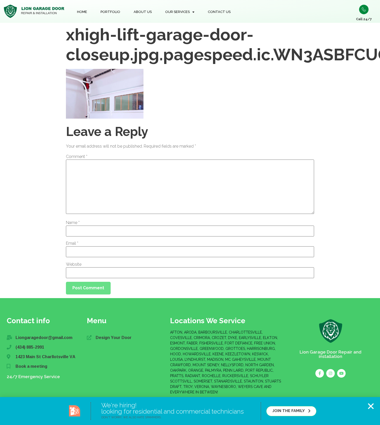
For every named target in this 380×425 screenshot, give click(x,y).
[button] (371, 406)
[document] (190, 212)
